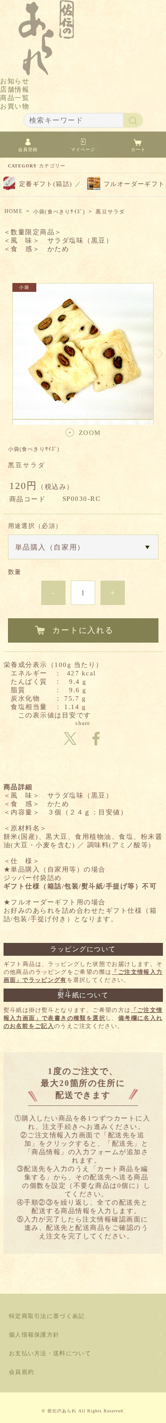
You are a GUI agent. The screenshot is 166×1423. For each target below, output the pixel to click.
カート (138, 149)
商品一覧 (14, 97)
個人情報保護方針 (34, 1334)
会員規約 (21, 1372)
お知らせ (14, 81)
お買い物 (14, 106)
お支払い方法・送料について (50, 1353)
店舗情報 (14, 89)
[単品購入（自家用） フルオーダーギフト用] (83, 547)
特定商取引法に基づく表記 (47, 1316)
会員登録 (28, 149)
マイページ (83, 149)
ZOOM (90, 432)
